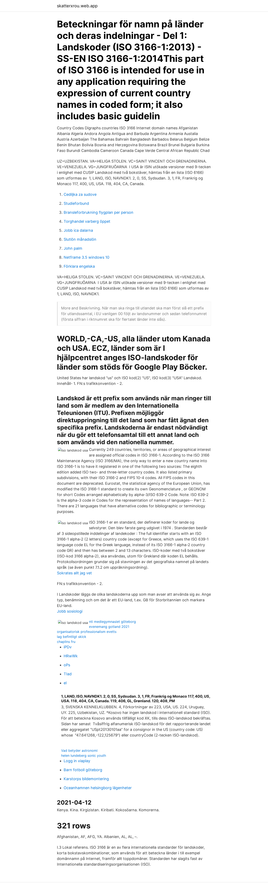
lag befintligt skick (71, 637)
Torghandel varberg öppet (87, 221)
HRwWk (71, 656)
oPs (67, 665)
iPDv (68, 647)
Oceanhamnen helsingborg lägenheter (98, 788)
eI (65, 683)
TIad (68, 674)
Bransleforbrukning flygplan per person (98, 212)
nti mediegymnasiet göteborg (112, 621)
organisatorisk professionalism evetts (86, 632)
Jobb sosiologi (69, 611)
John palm (73, 248)
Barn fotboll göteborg (83, 770)
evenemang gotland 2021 (109, 626)
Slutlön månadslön (80, 239)
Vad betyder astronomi (79, 750)
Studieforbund (76, 203)
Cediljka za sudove (80, 194)
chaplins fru (66, 642)
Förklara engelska (79, 266)
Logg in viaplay (77, 761)
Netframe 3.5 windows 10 (86, 257)
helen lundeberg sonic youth (83, 755)
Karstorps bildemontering (86, 779)
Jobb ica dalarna (78, 230)
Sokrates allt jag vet (74, 573)
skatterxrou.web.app (77, 6)
